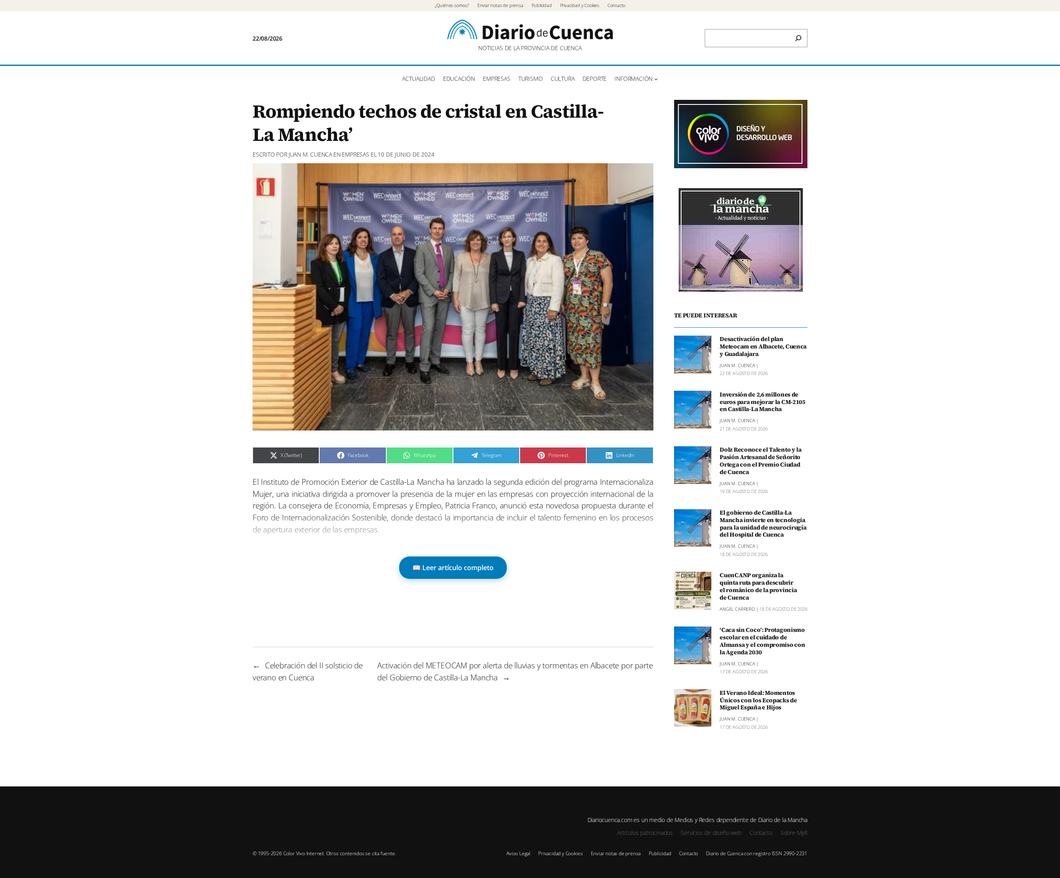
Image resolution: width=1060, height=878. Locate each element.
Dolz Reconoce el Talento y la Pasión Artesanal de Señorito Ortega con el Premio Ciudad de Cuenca (761, 461)
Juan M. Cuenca (310, 154)
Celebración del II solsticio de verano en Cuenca (308, 671)
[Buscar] (798, 38)
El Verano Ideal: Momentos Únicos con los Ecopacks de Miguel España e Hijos (758, 700)
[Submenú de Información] (656, 79)
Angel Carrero (737, 609)
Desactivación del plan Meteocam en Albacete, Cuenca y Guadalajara (763, 347)
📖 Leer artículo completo (453, 567)
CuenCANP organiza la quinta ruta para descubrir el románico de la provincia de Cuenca (758, 586)
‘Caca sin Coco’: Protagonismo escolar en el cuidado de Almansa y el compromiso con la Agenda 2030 (762, 641)
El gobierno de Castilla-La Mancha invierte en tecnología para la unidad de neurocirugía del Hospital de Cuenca (763, 524)
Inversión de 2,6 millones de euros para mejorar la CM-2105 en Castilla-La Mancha (762, 402)
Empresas (355, 154)
